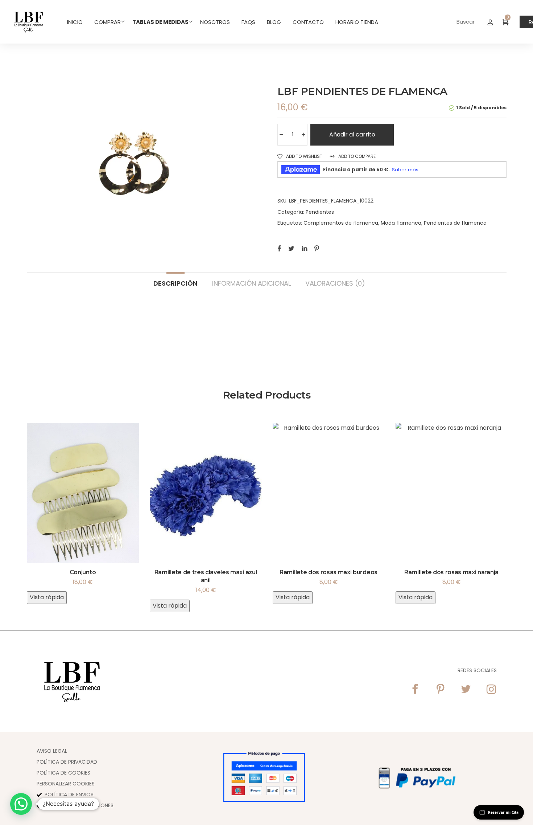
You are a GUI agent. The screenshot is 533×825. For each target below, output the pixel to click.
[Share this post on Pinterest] (316, 248)
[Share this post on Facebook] (279, 248)
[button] (21, 804)
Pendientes (320, 212)
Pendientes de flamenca (455, 222)
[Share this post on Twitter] (291, 248)
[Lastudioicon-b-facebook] (415, 689)
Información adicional (251, 283)
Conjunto (83, 572)
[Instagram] (491, 689)
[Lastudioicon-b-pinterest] (440, 689)
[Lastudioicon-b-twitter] (465, 689)
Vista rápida (47, 597)
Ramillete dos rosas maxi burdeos (328, 572)
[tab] (175, 280)
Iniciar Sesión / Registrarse (490, 21)
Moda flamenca (401, 222)
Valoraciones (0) (335, 283)
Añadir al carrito (352, 134)
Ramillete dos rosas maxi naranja (451, 572)
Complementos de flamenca (340, 222)
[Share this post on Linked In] (304, 248)
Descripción (175, 283)
